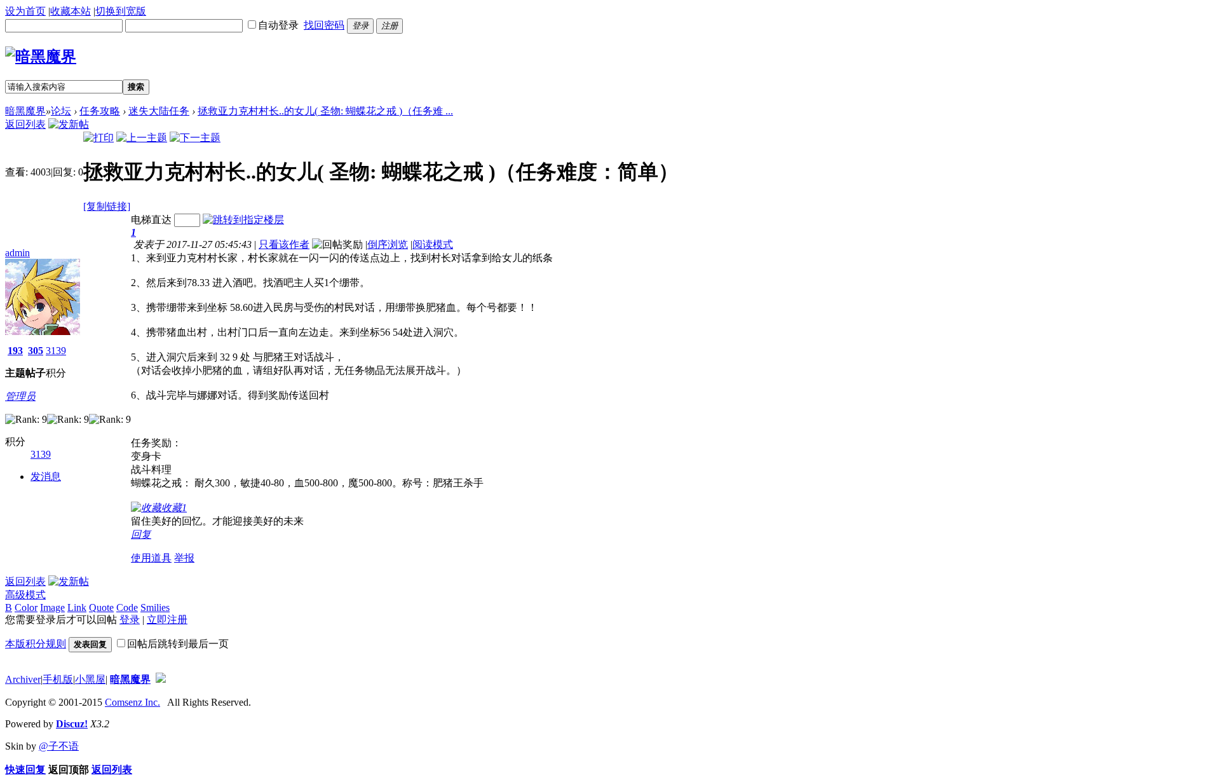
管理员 (20, 396)
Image (52, 607)
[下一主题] (195, 137)
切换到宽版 (120, 11)
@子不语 (59, 746)
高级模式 (25, 594)
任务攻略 (99, 111)
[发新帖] (68, 124)
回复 (141, 534)
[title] (161, 679)
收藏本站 (70, 11)
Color (26, 607)
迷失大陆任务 (158, 111)
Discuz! (72, 723)
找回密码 (324, 25)
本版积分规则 (35, 643)
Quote (101, 607)
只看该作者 (284, 244)
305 (35, 350)
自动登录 (278, 25)
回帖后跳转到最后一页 (178, 643)
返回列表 (25, 124)
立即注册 (167, 619)
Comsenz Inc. (132, 702)
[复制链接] (106, 206)
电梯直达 (151, 219)
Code (127, 607)
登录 (129, 619)
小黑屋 (90, 679)
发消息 (45, 476)
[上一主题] (141, 137)
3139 (56, 350)
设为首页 (25, 11)
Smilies (155, 607)
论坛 (61, 111)
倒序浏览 (387, 244)
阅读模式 (432, 244)
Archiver (23, 679)
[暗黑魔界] (40, 56)
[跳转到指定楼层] (243, 219)
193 (15, 350)
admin (17, 252)
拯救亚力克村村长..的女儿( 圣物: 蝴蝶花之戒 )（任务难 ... (325, 111)
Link (76, 607)
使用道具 (151, 557)
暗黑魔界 (25, 111)
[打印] (98, 137)
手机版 (58, 679)
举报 (184, 557)
